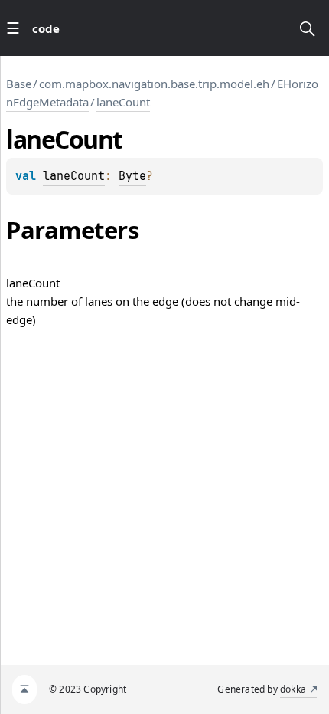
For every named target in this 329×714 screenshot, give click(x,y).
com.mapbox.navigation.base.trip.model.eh (154, 83)
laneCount (123, 102)
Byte (132, 176)
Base (18, 83)
